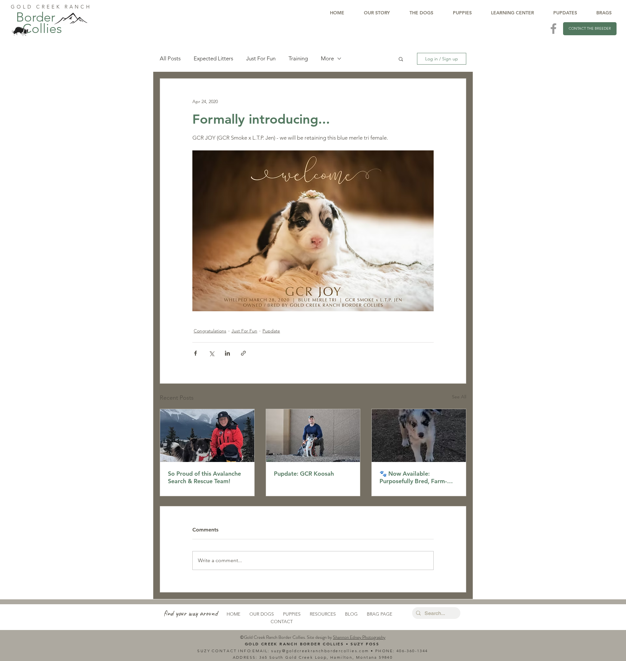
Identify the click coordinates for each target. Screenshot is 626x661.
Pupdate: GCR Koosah (304, 473)
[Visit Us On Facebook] (553, 29)
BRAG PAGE (379, 614)
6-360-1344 (415, 650)
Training (298, 58)
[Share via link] (243, 353)
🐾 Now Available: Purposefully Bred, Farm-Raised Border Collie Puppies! (413, 477)
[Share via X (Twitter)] (211, 353)
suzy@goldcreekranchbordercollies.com (320, 650)
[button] (401, 58)
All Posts (170, 58)
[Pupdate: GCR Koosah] (313, 435)
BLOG (351, 614)
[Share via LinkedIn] (227, 353)
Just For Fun (261, 58)
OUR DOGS (261, 614)
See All (459, 397)
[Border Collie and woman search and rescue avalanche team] (207, 435)
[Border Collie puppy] (419, 435)
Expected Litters (213, 58)
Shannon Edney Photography (359, 637)
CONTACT (282, 621)
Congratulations (210, 331)
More (327, 58)
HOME (233, 614)
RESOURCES (323, 614)
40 (399, 650)
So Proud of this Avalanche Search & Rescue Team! (204, 477)
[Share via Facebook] (195, 353)
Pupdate (271, 331)
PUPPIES (292, 614)
